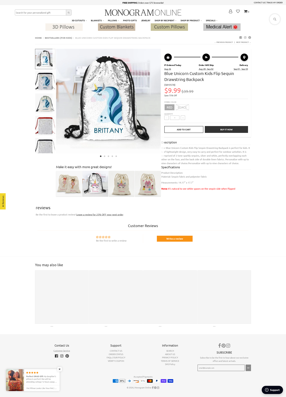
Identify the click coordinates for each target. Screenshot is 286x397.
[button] (59, 369)
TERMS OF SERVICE (170, 361)
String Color (170, 102)
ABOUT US (170, 354)
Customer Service (61, 350)
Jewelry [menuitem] (145, 20)
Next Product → (243, 42)
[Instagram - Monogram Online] (245, 37)
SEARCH (170, 350)
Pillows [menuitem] (112, 20)
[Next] (162, 104)
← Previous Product (223, 42)
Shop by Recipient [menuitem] (164, 20)
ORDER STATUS (116, 354)
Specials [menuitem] (210, 20)
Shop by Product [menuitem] (190, 20)
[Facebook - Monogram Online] (240, 37)
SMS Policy (170, 364)
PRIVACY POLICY (170, 357)
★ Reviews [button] (2, 201)
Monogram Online (143, 387)
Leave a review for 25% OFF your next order (99, 214)
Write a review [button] (174, 238)
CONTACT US (259, 2)
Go (248, 367)
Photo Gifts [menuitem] (130, 20)
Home (38, 37)
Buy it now (226, 129)
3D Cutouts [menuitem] (78, 20)
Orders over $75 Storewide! (143, 2)
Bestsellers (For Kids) (58, 37)
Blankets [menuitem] (96, 20)
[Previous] (54, 104)
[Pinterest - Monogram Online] (249, 37)
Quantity (168, 114)
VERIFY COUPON (116, 361)
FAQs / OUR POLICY (116, 357)
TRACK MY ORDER (275, 2)
